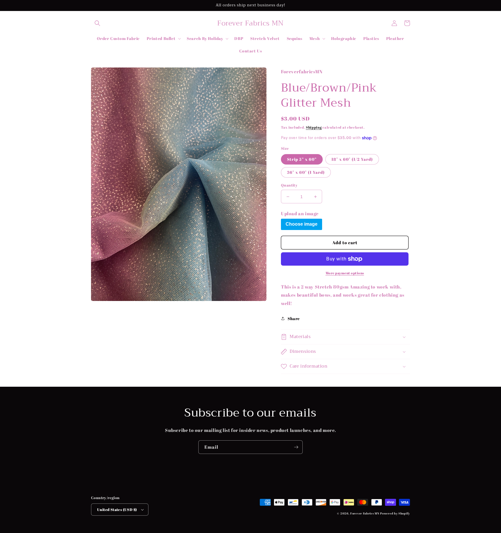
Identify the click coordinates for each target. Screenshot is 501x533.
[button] (97, 23)
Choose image (301, 224)
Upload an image (300, 213)
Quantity (289, 185)
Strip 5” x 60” (302, 159)
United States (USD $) (117, 509)
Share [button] (294, 318)
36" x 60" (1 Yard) (306, 172)
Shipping (314, 127)
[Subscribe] (296, 447)
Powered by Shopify (395, 513)
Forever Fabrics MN (365, 513)
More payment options (345, 273)
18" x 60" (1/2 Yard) (352, 159)
